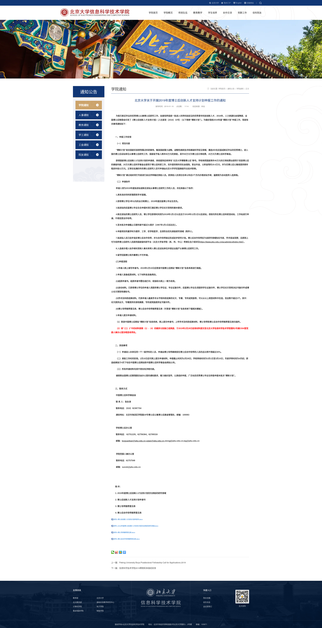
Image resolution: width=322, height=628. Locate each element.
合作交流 (227, 12)
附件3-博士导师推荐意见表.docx (124, 532)
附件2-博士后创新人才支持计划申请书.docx (128, 519)
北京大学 (215, 3)
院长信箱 (206, 598)
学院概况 (168, 12)
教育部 (75, 598)
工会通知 (84, 145)
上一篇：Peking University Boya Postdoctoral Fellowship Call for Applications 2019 (148, 562)
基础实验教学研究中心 (105, 602)
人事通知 (84, 115)
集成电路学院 (78, 610)
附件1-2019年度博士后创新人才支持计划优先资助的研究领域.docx (135, 526)
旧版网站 (250, 3)
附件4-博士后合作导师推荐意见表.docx (126, 539)
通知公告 (230, 88)
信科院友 (257, 12)
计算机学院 (77, 606)
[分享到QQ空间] (120, 552)
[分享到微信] (112, 552)
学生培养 (212, 12)
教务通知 (84, 125)
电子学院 (100, 606)
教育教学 (197, 12)
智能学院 (100, 610)
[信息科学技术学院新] (96, 12)
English (239, 3)
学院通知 (84, 105)
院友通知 (84, 154)
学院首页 (153, 12)
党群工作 (242, 12)
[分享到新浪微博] (116, 552)
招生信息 (206, 602)
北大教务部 (77, 602)
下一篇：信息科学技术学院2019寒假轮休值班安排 (133, 568)
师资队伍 (182, 12)
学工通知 (84, 135)
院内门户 (227, 3)
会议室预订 (207, 606)
